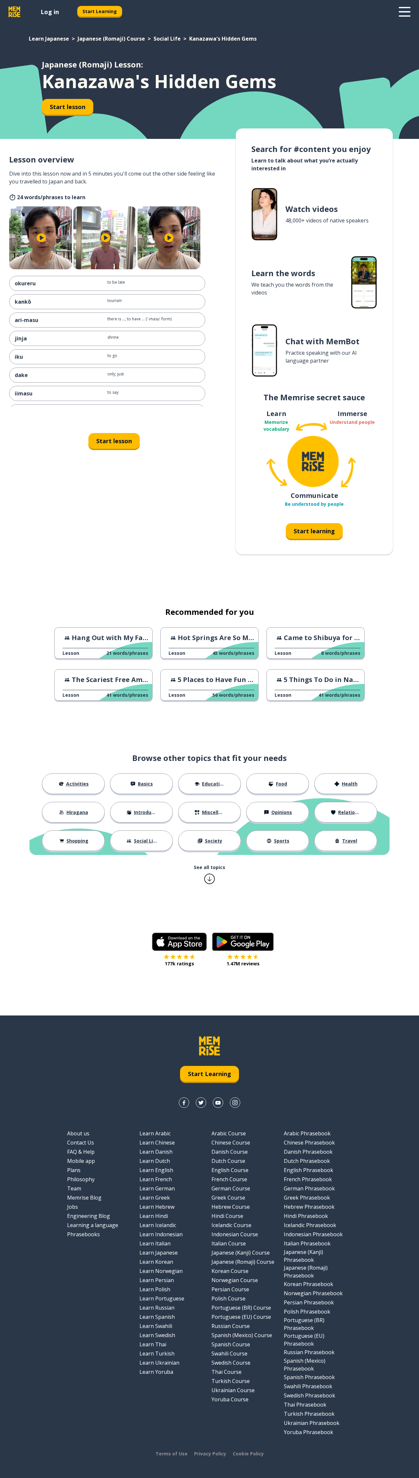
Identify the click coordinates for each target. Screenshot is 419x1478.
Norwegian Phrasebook (313, 1293)
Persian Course (230, 1289)
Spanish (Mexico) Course (241, 1335)
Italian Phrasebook (307, 1243)
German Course (230, 1188)
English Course (229, 1170)
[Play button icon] (41, 237)
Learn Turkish (156, 1353)
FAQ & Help (81, 1151)
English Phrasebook (308, 1170)
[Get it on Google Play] (243, 942)
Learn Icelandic (157, 1225)
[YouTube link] (218, 1102)
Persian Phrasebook (309, 1302)
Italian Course (228, 1243)
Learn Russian (156, 1307)
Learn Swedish (157, 1335)
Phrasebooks (83, 1234)
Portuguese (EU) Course (241, 1316)
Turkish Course (230, 1381)
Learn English (156, 1170)
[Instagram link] (235, 1102)
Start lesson (67, 107)
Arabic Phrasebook (307, 1133)
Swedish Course (230, 1362)
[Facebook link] (184, 1102)
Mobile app (81, 1161)
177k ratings (179, 963)
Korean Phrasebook (308, 1284)
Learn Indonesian (161, 1234)
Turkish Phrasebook (309, 1413)
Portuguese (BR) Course (241, 1307)
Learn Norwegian (161, 1271)
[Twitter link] (201, 1102)
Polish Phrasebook (307, 1311)
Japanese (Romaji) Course (111, 38)
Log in (50, 12)
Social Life (167, 38)
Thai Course (226, 1371)
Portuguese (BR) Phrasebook (304, 1324)
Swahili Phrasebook (308, 1386)
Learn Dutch (154, 1161)
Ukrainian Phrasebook (311, 1423)
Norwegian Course (234, 1280)
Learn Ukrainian (159, 1362)
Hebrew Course (230, 1206)
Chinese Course (230, 1142)
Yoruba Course (229, 1399)
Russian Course (230, 1326)
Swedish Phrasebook (309, 1395)
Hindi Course (227, 1216)
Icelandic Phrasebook (310, 1225)
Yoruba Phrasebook (308, 1432)
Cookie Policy (248, 1453)
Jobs (72, 1206)
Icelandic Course (231, 1225)
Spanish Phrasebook (309, 1377)
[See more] (404, 12)
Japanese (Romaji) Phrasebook (306, 1271)
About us (78, 1133)
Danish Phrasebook (308, 1151)
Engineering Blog (88, 1216)
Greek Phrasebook (307, 1197)
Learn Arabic (155, 1133)
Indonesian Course (234, 1234)
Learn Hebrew (156, 1206)
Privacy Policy (210, 1453)
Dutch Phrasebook (307, 1161)
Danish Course (229, 1151)
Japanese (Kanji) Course (240, 1252)
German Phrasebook (309, 1188)
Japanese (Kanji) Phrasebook (303, 1255)
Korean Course (229, 1271)
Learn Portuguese (161, 1298)
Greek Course (228, 1197)
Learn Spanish (157, 1316)
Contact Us (80, 1142)
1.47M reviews (243, 963)
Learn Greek (154, 1197)
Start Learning (99, 11)
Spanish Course (230, 1344)
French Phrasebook (308, 1179)
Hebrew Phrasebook (309, 1206)
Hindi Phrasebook (306, 1216)
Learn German (157, 1188)
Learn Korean (156, 1261)
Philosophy (81, 1179)
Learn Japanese (49, 38)
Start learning (314, 531)
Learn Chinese (157, 1142)
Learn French (155, 1179)
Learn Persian (156, 1280)
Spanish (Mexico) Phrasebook (304, 1364)
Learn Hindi (153, 1216)
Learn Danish (156, 1151)
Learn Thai (152, 1344)
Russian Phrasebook (309, 1352)
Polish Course (228, 1298)
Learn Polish (154, 1289)
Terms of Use (171, 1453)
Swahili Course (229, 1353)
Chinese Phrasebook (309, 1142)
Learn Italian (155, 1243)
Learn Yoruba (156, 1371)
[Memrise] (14, 12)
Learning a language (92, 1225)
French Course (229, 1179)
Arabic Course (228, 1133)
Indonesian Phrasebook (313, 1234)
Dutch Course (228, 1161)
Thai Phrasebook (305, 1404)
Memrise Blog (84, 1197)
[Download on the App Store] (179, 942)
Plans (74, 1170)
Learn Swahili (155, 1326)
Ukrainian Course (233, 1390)
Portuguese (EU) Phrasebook (304, 1339)
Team (74, 1188)
